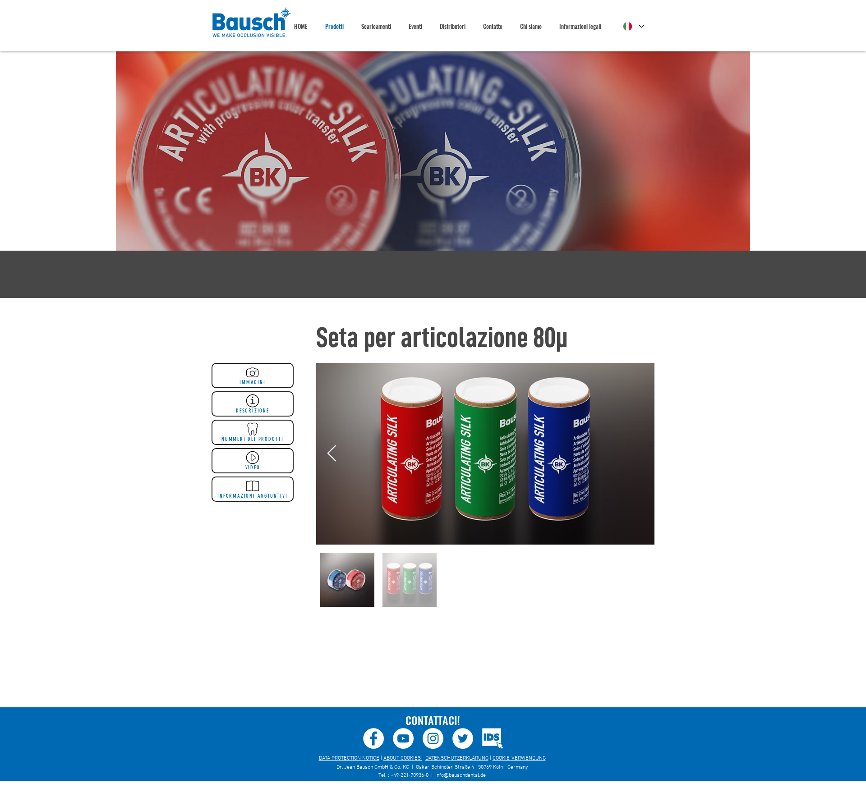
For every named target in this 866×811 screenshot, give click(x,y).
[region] (433, 151)
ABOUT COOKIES (402, 758)
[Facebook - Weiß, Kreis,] (373, 738)
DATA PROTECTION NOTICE (349, 758)
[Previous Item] (332, 454)
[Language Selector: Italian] (633, 26)
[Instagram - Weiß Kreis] (433, 738)
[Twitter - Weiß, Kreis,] (462, 738)
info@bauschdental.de (460, 775)
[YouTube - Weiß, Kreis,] (403, 738)
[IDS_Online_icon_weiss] (492, 738)
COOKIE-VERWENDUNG (519, 758)
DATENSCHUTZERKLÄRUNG (456, 758)
